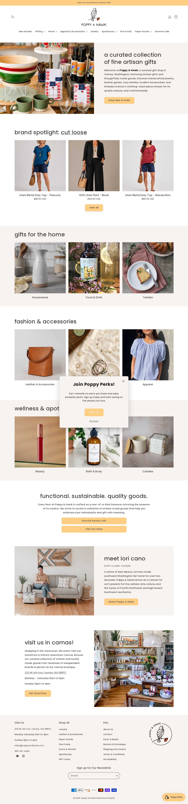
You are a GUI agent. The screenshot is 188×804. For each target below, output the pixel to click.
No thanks (94, 421)
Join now (94, 412)
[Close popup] (123, 381)
